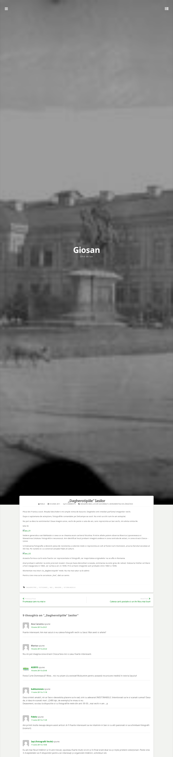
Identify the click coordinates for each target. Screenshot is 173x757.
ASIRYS (34, 667)
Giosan (86, 249)
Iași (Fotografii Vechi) (42, 741)
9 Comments (70, 504)
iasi (51, 587)
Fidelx (42, 504)
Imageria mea (86, 504)
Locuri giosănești (101, 504)
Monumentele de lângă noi (121, 504)
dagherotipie (31, 587)
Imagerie (58, 587)
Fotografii (43, 587)
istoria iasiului (69, 587)
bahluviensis (37, 689)
